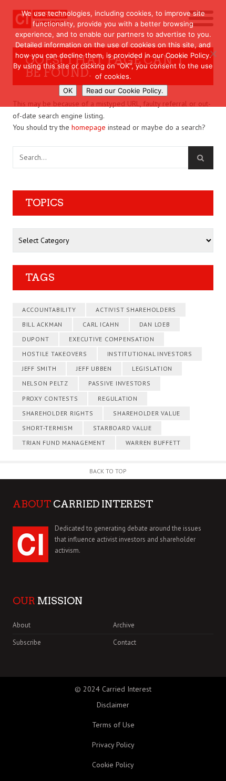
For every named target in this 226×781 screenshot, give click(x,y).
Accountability (49, 309)
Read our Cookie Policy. (124, 90)
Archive (124, 625)
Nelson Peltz (45, 383)
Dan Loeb (154, 324)
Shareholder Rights (58, 413)
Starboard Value (122, 428)
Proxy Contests (50, 398)
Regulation (118, 398)
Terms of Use (113, 724)
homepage (88, 127)
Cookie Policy (113, 764)
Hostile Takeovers (54, 354)
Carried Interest (126, 689)
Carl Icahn (101, 324)
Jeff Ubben (94, 368)
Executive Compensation (112, 339)
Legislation (152, 368)
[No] (213, 53)
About (21, 625)
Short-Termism (47, 428)
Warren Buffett (153, 443)
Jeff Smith (39, 368)
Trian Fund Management (64, 443)
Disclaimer (113, 704)
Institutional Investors (149, 354)
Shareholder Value (146, 413)
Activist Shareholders (136, 309)
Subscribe (27, 642)
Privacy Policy (113, 744)
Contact (124, 642)
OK (68, 90)
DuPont (35, 339)
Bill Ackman (42, 324)
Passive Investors (119, 383)
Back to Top (108, 471)
